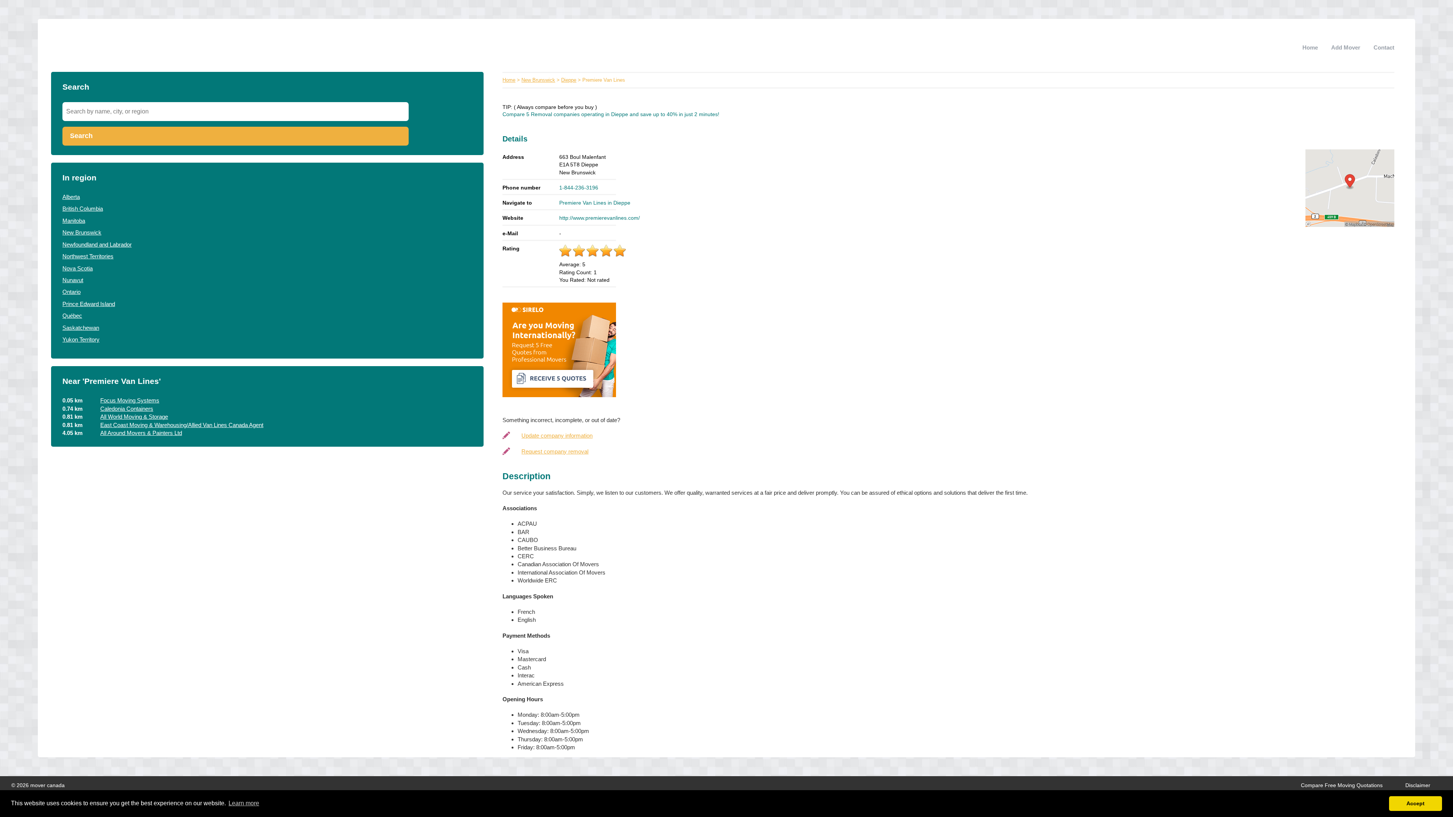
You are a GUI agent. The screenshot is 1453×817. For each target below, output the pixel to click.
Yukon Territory (81, 339)
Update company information (557, 435)
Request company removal (554, 451)
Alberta (71, 197)
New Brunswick (81, 232)
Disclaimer (1417, 785)
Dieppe (568, 80)
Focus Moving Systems (129, 400)
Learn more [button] (244, 803)
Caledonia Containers (126, 408)
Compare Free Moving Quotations (1342, 785)
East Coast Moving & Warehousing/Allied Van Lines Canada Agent (181, 425)
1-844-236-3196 (578, 188)
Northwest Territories (88, 256)
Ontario (71, 292)
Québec (72, 315)
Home (1310, 47)
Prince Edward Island (88, 304)
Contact (1384, 47)
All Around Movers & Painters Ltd (141, 433)
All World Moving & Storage (134, 416)
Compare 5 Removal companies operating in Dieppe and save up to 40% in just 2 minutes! (610, 114)
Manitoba (73, 220)
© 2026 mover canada (38, 785)
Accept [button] (1415, 803)
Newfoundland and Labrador (97, 244)
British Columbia (82, 208)
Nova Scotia (77, 268)
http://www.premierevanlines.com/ (599, 218)
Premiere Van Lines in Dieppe (594, 203)
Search (81, 136)
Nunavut (72, 280)
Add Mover (1345, 47)
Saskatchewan (80, 328)
